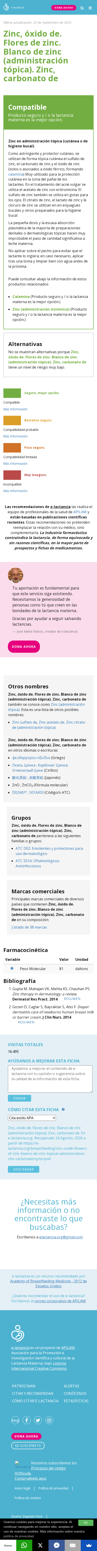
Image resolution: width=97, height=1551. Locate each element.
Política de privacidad (53, 1488)
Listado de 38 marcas (29, 927)
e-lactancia (20, 1347)
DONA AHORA (63, 7)
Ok (86, 1522)
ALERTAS (71, 1386)
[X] (40, 1545)
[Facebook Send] (56, 1545)
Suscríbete (30, 1445)
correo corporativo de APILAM (60, 1300)
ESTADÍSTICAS (76, 1400)
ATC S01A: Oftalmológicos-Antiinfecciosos (38, 863)
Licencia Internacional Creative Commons (39, 1366)
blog (15, 1420)
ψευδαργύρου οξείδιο (31, 757)
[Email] (73, 1545)
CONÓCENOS (75, 1393)
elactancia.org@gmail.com (61, 1237)
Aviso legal (22, 1488)
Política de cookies (28, 1498)
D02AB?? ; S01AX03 (28, 792)
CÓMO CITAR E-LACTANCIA (35, 1400)
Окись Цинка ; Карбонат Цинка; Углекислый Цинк (40, 768)
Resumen (72, 998)
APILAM (80, 511)
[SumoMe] (89, 1545)
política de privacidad (19, 1536)
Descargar (23, 1169)
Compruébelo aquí (30, 1478)
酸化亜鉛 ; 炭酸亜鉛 (28, 777)
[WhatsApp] (24, 1545)
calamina (15, 174)
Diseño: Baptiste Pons (27, 1516)
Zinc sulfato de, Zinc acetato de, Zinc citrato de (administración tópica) (48, 725)
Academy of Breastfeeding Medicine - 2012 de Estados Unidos (48, 1284)
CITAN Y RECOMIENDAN (32, 1393)
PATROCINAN (23, 1386)
